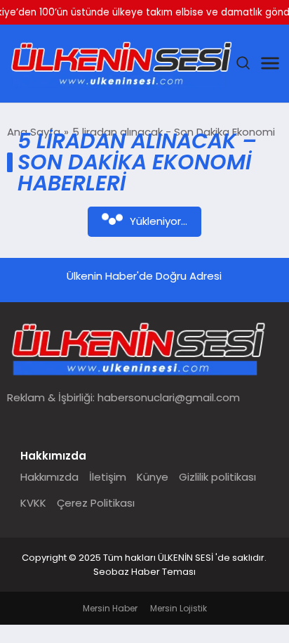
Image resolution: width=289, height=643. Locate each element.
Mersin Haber (110, 608)
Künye (152, 476)
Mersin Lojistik (178, 608)
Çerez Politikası (96, 502)
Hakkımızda (49, 476)
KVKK (33, 502)
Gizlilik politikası (217, 476)
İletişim (107, 476)
